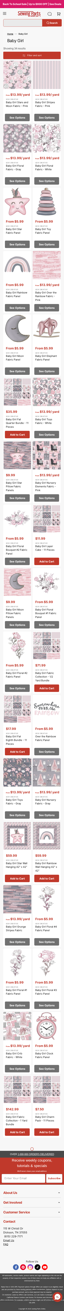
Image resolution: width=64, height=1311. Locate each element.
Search (54, 22)
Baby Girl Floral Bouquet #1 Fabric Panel (45, 613)
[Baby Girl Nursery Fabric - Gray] (47, 789)
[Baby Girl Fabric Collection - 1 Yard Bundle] (17, 1106)
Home (10, 34)
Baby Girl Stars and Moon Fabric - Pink (17, 104)
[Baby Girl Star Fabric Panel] (17, 219)
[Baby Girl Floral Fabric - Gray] (17, 155)
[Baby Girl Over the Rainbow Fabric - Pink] (47, 282)
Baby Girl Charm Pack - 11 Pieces (44, 1118)
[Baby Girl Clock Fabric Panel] (47, 1043)
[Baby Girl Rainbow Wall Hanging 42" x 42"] (47, 853)
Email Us (8, 1240)
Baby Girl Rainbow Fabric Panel (16, 294)
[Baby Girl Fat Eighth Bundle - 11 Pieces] (17, 726)
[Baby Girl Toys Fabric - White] (47, 409)
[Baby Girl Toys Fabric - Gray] (17, 789)
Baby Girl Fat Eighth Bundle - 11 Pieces (16, 740)
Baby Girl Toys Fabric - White (43, 421)
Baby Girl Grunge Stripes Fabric (16, 928)
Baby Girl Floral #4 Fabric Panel (46, 928)
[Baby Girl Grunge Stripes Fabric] (17, 916)
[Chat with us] (49, 14)
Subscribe (54, 1178)
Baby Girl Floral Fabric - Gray (15, 167)
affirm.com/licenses (7, 1300)
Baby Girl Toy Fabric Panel (43, 231)
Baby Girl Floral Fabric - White (44, 167)
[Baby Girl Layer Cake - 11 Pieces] (47, 536)
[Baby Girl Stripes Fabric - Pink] (47, 92)
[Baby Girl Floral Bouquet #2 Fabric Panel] (17, 536)
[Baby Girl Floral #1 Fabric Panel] (17, 980)
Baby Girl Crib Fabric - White (14, 1055)
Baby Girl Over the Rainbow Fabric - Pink (46, 296)
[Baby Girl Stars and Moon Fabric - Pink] (17, 92)
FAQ (5, 1244)
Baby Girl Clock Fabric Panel (44, 1055)
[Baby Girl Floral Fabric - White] (47, 155)
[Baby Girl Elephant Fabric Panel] (47, 345)
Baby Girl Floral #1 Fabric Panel (16, 991)
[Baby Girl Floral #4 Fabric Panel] (47, 916)
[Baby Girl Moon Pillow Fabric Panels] (17, 599)
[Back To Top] (59, 1306)
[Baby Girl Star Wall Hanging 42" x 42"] (17, 853)
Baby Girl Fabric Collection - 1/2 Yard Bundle (44, 676)
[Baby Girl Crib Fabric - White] (17, 1043)
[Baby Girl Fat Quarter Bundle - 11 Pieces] (17, 409)
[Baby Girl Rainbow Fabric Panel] (17, 282)
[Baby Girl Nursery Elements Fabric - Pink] (47, 472)
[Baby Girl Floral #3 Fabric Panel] (47, 980)
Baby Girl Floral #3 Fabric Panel (46, 991)
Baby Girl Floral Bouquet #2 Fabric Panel (16, 550)
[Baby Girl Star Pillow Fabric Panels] (17, 472)
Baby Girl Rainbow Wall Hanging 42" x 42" (46, 867)
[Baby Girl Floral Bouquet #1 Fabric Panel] (47, 599)
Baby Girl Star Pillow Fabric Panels (14, 486)
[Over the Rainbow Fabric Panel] (47, 726)
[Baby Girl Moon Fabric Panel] (17, 345)
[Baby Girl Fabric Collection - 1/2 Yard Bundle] (47, 662)
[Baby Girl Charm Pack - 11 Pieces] (47, 1106)
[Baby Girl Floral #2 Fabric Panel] (17, 662)
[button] (4, 14)
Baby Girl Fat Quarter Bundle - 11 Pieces (17, 423)
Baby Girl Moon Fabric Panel (15, 357)
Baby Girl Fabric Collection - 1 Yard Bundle (16, 1120)
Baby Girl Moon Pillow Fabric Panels (15, 613)
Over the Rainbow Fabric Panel (45, 738)
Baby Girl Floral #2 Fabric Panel (16, 674)
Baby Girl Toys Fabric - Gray (14, 801)
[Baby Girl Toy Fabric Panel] (47, 219)
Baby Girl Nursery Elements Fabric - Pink (45, 486)
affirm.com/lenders (38, 1289)
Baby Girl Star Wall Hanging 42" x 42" (16, 865)
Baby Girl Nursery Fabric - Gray (45, 801)
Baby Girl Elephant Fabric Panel (46, 357)
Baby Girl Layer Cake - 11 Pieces (44, 548)
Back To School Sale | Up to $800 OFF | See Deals (32, 4)
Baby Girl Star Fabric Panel (14, 231)
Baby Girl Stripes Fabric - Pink (45, 104)
